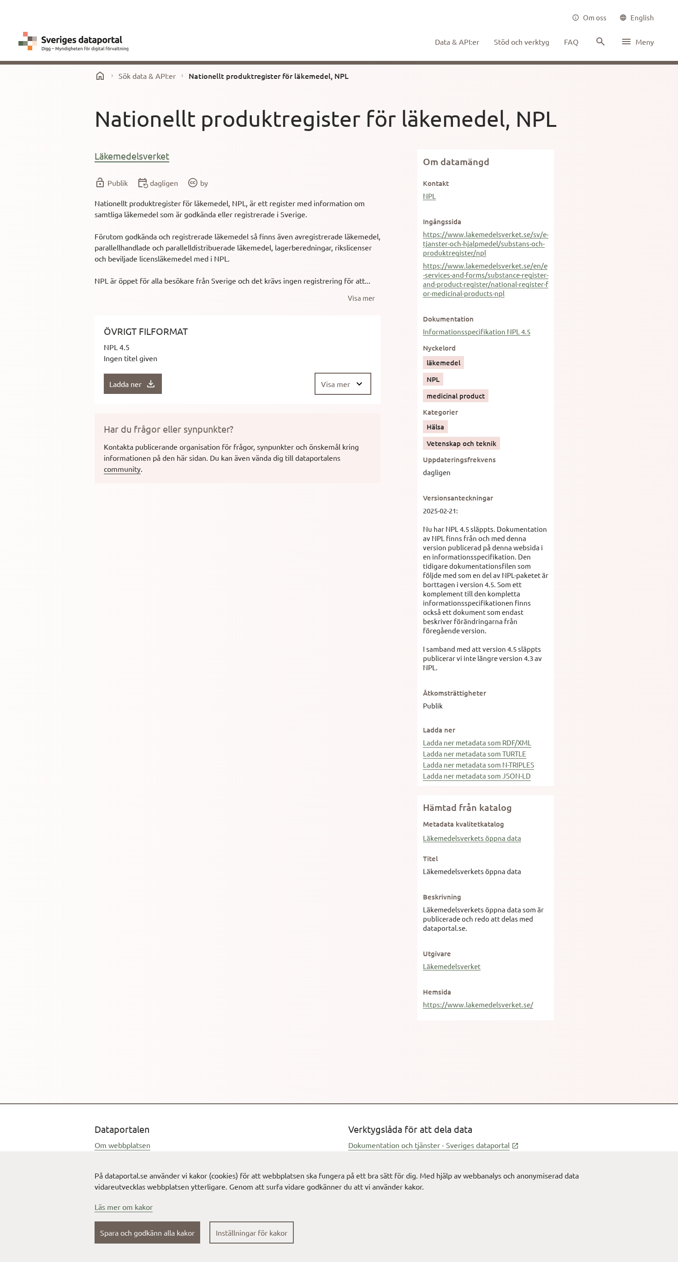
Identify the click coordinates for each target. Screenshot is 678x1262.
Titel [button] (430, 858)
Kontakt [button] (436, 183)
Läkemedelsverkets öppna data (472, 837)
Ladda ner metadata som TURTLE (474, 753)
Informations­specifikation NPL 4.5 (476, 331)
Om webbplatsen (122, 1144)
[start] (100, 75)
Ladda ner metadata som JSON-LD (477, 775)
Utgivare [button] (437, 953)
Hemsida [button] (437, 991)
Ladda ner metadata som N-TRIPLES (478, 764)
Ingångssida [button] (442, 221)
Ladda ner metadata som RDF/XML (477, 742)
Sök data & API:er (147, 75)
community (122, 468)
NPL (429, 195)
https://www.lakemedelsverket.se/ (478, 1004)
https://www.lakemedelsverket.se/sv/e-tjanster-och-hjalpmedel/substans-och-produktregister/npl (485, 243)
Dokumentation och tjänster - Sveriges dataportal (433, 1144)
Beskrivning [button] (442, 896)
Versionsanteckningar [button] (458, 497)
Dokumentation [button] (448, 318)
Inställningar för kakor (251, 1232)
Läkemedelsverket (132, 155)
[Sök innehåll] (599, 41)
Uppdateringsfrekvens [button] (459, 459)
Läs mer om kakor (124, 1206)
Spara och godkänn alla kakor (147, 1232)
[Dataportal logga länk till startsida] (75, 41)
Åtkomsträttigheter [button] (454, 692)
